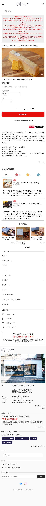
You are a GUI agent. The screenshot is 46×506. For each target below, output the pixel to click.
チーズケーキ (6, 275)
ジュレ (4, 290)
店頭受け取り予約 (7, 294)
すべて (7, 174)
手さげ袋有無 (6, 91)
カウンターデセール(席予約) (11, 299)
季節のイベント (7, 261)
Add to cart (23, 114)
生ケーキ (5, 270)
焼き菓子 (5, 280)
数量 (3, 98)
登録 (41, 476)
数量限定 (5, 304)
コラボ (4, 256)
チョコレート (6, 285)
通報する (41, 162)
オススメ (5, 265)
